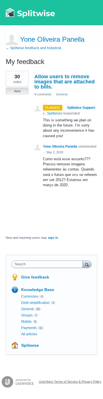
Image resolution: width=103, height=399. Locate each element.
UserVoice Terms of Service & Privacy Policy (70, 381)
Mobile (26, 322)
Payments (29, 328)
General (61, 94)
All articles (29, 334)
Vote (17, 91)
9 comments (43, 94)
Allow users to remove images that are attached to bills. (64, 82)
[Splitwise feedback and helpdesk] (31, 12)
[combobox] (48, 264)
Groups (27, 315)
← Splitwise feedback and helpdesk (33, 48)
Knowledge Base (37, 289)
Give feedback (35, 277)
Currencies (29, 296)
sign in (53, 237)
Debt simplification (35, 303)
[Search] (87, 264)
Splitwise (30, 345)
